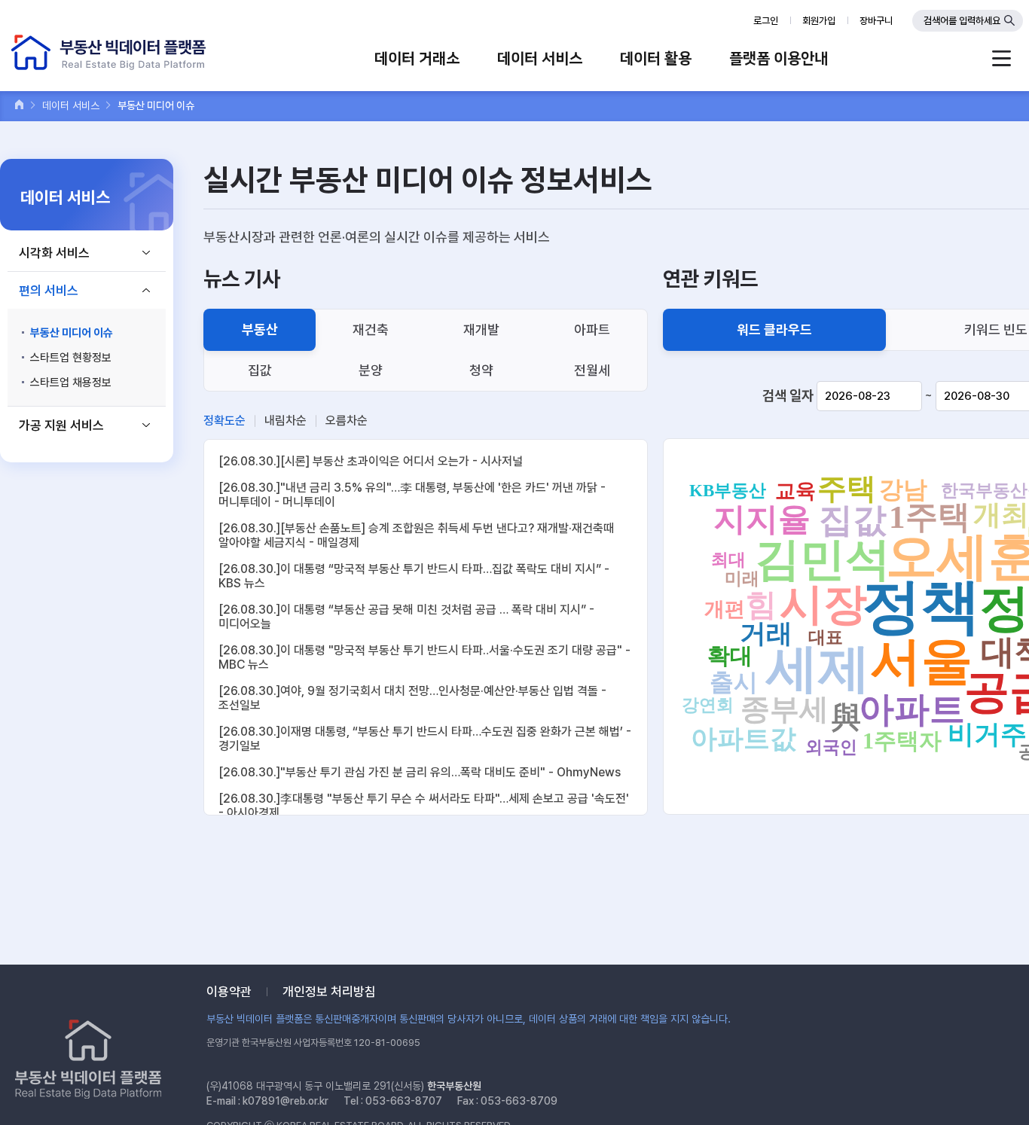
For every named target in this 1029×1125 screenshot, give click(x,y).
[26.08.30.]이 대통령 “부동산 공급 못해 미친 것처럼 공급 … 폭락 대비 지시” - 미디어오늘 (406, 616)
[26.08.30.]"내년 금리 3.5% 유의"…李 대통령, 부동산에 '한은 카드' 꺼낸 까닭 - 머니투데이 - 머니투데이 (412, 494)
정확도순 (224, 420)
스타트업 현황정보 (70, 357)
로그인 (765, 20)
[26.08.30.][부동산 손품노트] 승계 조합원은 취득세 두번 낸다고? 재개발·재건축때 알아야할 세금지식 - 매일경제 (416, 535)
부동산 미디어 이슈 (71, 333)
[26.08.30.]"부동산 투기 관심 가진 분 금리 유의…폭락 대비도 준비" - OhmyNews (419, 772)
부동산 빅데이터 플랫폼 (108, 52)
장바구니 (876, 20)
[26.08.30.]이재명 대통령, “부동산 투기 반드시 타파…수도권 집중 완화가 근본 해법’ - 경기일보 (424, 738)
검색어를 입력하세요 (962, 20)
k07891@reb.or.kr (285, 1101)
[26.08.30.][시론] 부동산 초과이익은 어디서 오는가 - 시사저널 (370, 461)
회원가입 (818, 20)
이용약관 (229, 991)
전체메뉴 (1001, 58)
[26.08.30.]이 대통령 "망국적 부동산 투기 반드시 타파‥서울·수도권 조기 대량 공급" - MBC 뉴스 (424, 657)
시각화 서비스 (54, 253)
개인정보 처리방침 (329, 991)
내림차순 (285, 420)
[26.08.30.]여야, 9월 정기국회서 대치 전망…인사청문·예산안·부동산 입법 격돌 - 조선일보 (412, 698)
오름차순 (346, 420)
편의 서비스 (48, 290)
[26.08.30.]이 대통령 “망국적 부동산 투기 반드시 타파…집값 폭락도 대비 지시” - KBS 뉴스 (413, 576)
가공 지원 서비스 (61, 425)
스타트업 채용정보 (70, 382)
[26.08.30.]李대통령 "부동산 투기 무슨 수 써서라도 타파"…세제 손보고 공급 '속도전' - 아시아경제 (423, 805)
